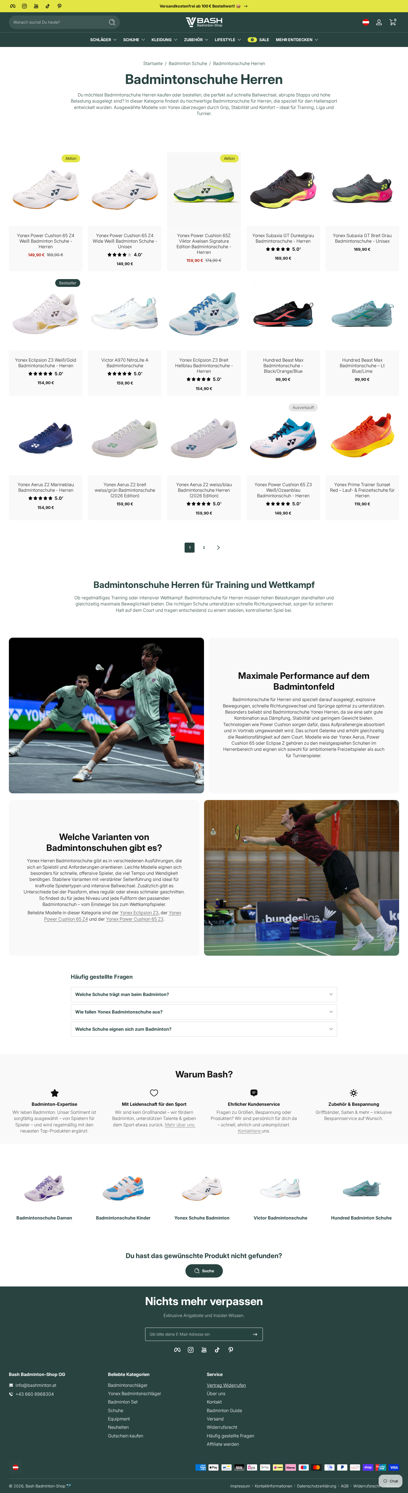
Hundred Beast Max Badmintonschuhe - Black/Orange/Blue (283, 365)
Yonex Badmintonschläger (134, 1393)
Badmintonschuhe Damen (44, 1218)
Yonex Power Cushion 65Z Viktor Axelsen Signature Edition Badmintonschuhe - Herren (204, 244)
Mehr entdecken (294, 39)
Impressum (240, 1486)
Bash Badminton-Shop (45, 1486)
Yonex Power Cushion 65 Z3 (134, 919)
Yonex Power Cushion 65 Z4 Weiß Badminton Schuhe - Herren (45, 241)
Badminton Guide (224, 1410)
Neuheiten (118, 1427)
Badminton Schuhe (188, 63)
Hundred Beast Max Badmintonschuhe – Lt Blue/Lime (362, 365)
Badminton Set (123, 1402)
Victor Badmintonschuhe (280, 1218)
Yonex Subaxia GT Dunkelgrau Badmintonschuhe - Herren (283, 238)
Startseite (153, 63)
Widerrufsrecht (222, 1427)
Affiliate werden (223, 1444)
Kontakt (214, 1402)
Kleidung (162, 39)
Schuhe (131, 39)
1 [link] (189, 547)
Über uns (216, 1393)
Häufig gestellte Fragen (230, 1436)
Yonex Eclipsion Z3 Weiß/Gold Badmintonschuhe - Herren (45, 362)
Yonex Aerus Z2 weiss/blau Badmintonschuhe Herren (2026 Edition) (204, 490)
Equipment (119, 1419)
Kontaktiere (250, 1131)
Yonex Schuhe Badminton (202, 1218)
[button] (365, 22)
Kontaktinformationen (273, 1486)
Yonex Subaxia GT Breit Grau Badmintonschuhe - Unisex (362, 238)
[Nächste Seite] (218, 548)
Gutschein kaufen (125, 1436)
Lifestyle (225, 39)
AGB (345, 1486)
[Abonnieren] (255, 1334)
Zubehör (193, 39)
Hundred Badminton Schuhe (361, 1218)
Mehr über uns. (180, 1124)
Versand (215, 1419)
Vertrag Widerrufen (226, 1385)
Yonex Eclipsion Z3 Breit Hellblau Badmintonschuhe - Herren (204, 365)
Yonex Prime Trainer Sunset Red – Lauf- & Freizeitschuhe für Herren (362, 490)
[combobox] (55, 22)
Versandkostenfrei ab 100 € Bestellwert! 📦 (200, 6)
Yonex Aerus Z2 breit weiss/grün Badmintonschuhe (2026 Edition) (125, 490)
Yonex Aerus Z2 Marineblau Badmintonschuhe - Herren (45, 487)
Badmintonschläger (128, 1385)
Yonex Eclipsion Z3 (139, 912)
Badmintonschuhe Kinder (123, 1218)
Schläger (100, 39)
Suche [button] (208, 1270)
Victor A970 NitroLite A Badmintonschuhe (124, 362)
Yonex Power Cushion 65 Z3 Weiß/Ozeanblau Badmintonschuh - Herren (283, 490)
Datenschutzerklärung (316, 1486)
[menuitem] (155, 1385)
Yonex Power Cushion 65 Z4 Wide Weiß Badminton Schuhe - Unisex (125, 241)
